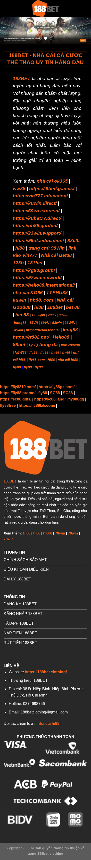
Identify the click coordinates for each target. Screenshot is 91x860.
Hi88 (51, 360)
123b (18, 262)
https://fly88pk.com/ (56, 387)
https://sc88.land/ (50, 399)
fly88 (33, 352)
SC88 (55, 393)
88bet (19, 344)
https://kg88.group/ (34, 270)
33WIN (70, 323)
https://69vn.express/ (36, 210)
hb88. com (41, 300)
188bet (54, 307)
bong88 (20, 323)
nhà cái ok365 (52, 181)
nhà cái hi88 (68, 360)
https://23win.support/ (37, 233)
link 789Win (70, 345)
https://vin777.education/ (40, 195)
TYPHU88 (57, 292)
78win (60, 533)
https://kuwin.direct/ (35, 203)
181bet (34, 262)
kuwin (19, 300)
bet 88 (73, 307)
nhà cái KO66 (28, 292)
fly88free (8, 405)
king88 (70, 329)
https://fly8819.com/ (18, 387)
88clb (73, 240)
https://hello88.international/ (44, 285)
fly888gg (76, 399)
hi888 (47, 533)
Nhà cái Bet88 (56, 255)
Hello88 (61, 337)
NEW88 (20, 352)
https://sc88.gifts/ (15, 399)
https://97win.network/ (37, 277)
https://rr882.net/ (31, 337)
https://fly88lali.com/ (37, 405)
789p (52, 315)
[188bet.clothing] (45, 8)
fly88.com (37, 360)
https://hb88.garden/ (35, 225)
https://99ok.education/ (38, 240)
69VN (33, 323)
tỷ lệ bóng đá (43, 344)
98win (63, 315)
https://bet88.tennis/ (42, 330)
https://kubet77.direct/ (37, 218)
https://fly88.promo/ (17, 393)
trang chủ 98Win (46, 248)
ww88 (19, 188)
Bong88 (38, 315)
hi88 (20, 248)
